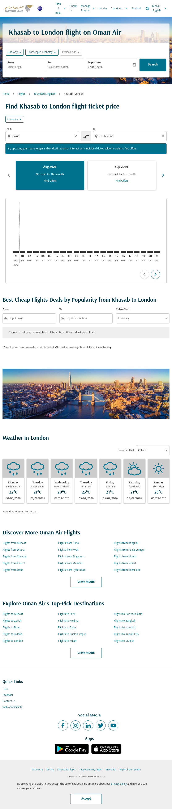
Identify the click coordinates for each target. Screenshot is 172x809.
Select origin (15, 67)
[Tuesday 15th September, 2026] (116, 252)
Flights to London (13, 641)
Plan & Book (61, 8)
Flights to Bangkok (124, 620)
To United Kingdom (44, 94)
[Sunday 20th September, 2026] (150, 252)
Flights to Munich (124, 641)
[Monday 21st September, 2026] (157, 252)
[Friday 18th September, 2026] (136, 252)
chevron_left (8, 175)
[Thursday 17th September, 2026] (130, 252)
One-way (13, 52)
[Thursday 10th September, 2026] (83, 252)
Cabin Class (123, 309)
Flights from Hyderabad (71, 570)
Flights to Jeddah (12, 634)
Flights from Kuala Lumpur (129, 549)
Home (6, 94)
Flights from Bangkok (126, 543)
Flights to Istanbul (124, 627)
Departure (94, 62)
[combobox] (42, 136)
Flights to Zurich (12, 620)
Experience (120, 8)
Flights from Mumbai (70, 563)
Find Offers (50, 180)
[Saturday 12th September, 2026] (96, 252)
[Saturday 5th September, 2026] (49, 252)
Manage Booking (88, 8)
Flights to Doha (11, 627)
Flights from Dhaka (14, 549)
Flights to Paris (67, 614)
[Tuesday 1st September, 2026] (22, 252)
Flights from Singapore (71, 556)
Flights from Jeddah (125, 563)
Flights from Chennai (14, 556)
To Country (37, 769)
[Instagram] (75, 725)
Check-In (73, 8)
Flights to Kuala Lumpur (72, 634)
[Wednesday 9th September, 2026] (76, 252)
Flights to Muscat (13, 614)
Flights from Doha (13, 570)
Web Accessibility (12, 707)
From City (111, 769)
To (49, 62)
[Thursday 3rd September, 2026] (36, 252)
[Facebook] (63, 725)
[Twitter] (101, 725)
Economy (12, 119)
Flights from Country (130, 769)
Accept (86, 798)
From (11, 62)
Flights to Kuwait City (126, 634)
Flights (21, 94)
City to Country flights (91, 769)
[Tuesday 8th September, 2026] (69, 252)
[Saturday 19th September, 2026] (143, 252)
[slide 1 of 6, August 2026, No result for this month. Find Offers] (50, 175)
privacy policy (119, 783)
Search (153, 64)
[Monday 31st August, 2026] (16, 252)
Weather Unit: (127, 450)
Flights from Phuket (14, 563)
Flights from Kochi (68, 549)
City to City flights (66, 769)
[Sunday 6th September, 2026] (56, 252)
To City (50, 769)
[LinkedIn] (88, 725)
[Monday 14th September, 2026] (110, 252)
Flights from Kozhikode (127, 570)
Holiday (103, 8)
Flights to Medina (68, 620)
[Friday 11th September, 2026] (90, 252)
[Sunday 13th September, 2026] (103, 252)
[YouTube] (113, 725)
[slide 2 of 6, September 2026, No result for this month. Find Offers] (122, 175)
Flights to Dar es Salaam (128, 614)
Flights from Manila (125, 556)
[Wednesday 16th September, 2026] (123, 252)
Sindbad (136, 8)
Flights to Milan (67, 641)
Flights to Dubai (67, 627)
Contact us (9, 701)
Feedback (8, 695)
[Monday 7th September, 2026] (63, 252)
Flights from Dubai (68, 543)
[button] (42, 52)
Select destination (58, 67)
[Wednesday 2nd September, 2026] (29, 252)
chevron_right (163, 175)
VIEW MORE (86, 582)
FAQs (6, 689)
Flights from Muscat (14, 543)
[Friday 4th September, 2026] (43, 252)
